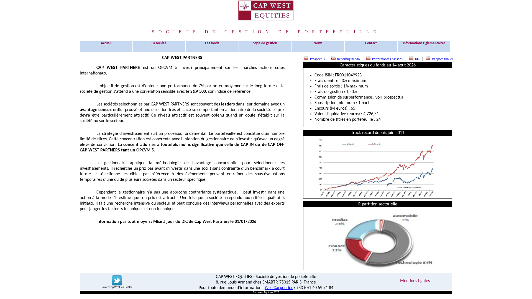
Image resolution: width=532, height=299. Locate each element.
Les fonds (212, 43)
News (318, 43)
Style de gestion (265, 43)
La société (159, 43)
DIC (416, 59)
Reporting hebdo (348, 59)
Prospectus (316, 59)
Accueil (106, 43)
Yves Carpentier (279, 288)
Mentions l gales (415, 281)
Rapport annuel (441, 59)
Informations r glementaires (424, 43)
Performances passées (386, 59)
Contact (371, 43)
